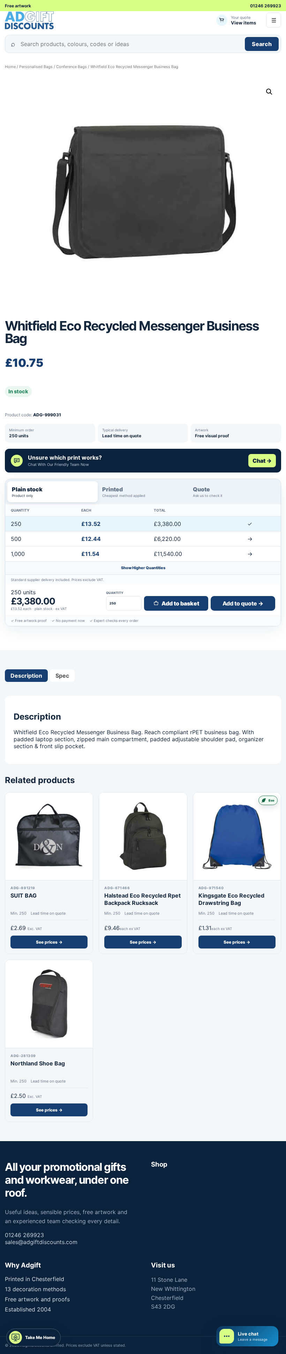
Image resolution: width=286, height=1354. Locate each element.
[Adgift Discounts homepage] (30, 20)
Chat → (262, 460)
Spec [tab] (62, 675)
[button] (269, 91)
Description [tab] (26, 675)
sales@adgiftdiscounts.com (41, 1241)
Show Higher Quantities (143, 567)
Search (262, 43)
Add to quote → (243, 603)
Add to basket (180, 603)
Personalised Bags (36, 66)
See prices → (49, 942)
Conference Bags (71, 66)
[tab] (52, 491)
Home (10, 66)
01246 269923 (265, 5)
